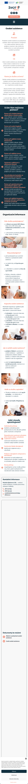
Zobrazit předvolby (14, 779)
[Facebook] (11, 13)
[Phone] (16, 13)
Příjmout (14, 771)
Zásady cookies (13, 782)
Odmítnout (14, 775)
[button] (26, 758)
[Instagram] (14, 13)
